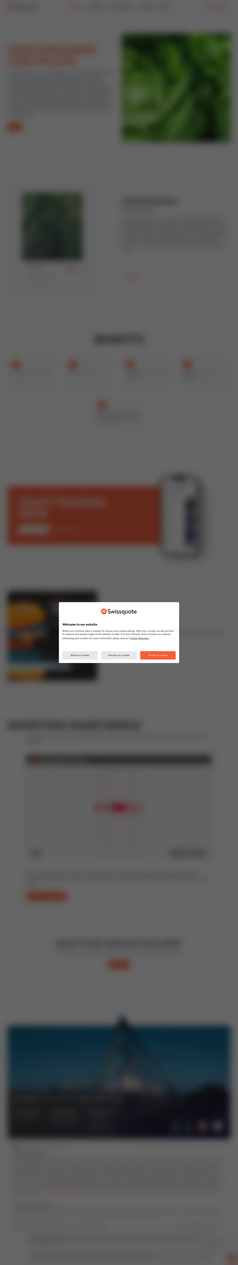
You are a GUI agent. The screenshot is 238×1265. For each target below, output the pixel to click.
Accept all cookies (158, 655)
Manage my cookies (119, 655)
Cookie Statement (139, 638)
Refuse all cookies (80, 655)
